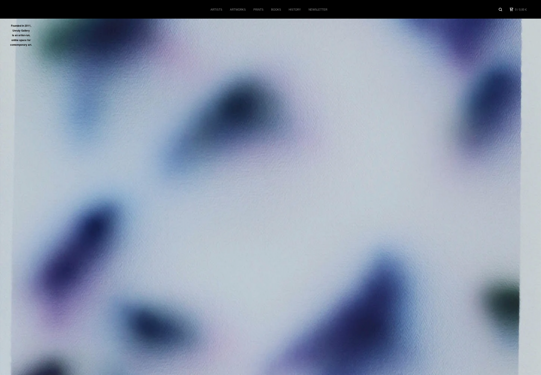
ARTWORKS (238, 9)
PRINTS (258, 9)
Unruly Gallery (28, 9)
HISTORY (295, 9)
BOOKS (276, 9)
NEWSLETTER (318, 9)
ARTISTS (216, 9)
